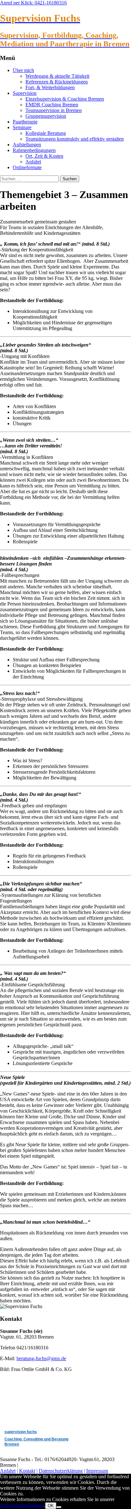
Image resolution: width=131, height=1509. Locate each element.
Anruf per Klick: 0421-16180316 (33, 2)
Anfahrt (33, 161)
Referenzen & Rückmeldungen (56, 81)
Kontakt (27, 1470)
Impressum (97, 1470)
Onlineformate (27, 167)
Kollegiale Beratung (45, 133)
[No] (58, 1507)
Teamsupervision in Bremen (53, 110)
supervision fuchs (20, 1432)
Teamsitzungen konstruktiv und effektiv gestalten (74, 139)
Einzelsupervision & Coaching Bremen (64, 99)
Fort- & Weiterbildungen (50, 87)
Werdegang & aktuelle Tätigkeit (57, 76)
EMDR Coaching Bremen (51, 104)
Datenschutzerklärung (61, 1470)
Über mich (23, 70)
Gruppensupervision (45, 116)
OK (51, 1505)
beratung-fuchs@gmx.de (41, 1358)
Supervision (25, 93)
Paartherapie (25, 121)
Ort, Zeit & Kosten (44, 156)
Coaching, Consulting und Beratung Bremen (36, 1441)
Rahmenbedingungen (34, 150)
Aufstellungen (27, 144)
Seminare (22, 127)
